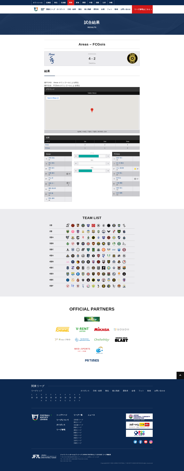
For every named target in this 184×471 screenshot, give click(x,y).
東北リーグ (78, 422)
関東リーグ (78, 427)
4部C (65, 397)
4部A (56, 397)
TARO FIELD (92, 93)
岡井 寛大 (119, 188)
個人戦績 (87, 9)
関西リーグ (78, 432)
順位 (80, 9)
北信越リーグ (78, 425)
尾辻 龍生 (52, 163)
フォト (109, 9)
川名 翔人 (119, 173)
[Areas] (61, 58)
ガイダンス (61, 9)
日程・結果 (72, 9)
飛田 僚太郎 (52, 188)
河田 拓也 (52, 158)
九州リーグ (78, 440)
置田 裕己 (52, 168)
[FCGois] (122, 58)
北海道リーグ (78, 420)
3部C (51, 397)
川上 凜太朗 (120, 168)
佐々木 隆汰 (120, 163)
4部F (80, 397)
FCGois (47, 148)
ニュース (91, 415)
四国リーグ (78, 438)
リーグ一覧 (78, 415)
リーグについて (62, 420)
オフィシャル (38, 2)
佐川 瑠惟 (119, 193)
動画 (116, 9)
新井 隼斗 (119, 158)
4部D (70, 397)
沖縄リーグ (78, 443)
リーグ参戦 (60, 430)
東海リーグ (78, 430)
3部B (46, 397)
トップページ (61, 415)
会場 (103, 9)
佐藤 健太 (52, 173)
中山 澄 (51, 178)
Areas (47, 145)
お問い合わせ (126, 9)
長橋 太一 (52, 183)
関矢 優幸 (52, 198)
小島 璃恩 (119, 183)
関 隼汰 (118, 178)
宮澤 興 (51, 193)
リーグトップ (36, 391)
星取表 (96, 9)
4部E (75, 397)
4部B (61, 397)
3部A (41, 397)
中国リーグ (78, 435)
